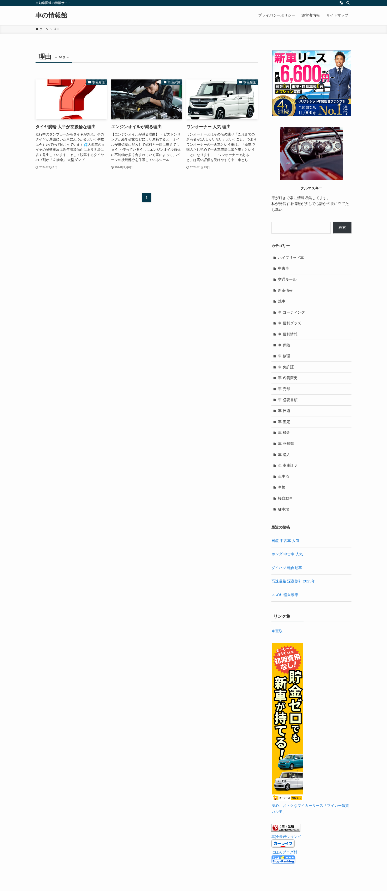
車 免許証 (286, 367)
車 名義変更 (287, 378)
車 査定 (284, 422)
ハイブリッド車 (291, 257)
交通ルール (287, 279)
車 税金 (284, 432)
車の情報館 (51, 15)
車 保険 (284, 345)
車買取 (276, 631)
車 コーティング (291, 312)
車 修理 (284, 356)
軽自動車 (285, 498)
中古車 (283, 268)
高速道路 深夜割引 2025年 (293, 581)
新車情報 (285, 290)
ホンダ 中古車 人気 (287, 554)
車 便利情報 (287, 334)
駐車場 (283, 509)
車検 (281, 487)
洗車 (281, 301)
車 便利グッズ (289, 323)
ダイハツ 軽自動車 (286, 568)
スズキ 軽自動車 (284, 595)
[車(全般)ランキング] (285, 830)
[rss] (341, 3)
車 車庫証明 (287, 465)
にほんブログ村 (284, 852)
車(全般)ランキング (286, 837)
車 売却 (284, 389)
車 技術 (284, 411)
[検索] (348, 3)
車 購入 (284, 454)
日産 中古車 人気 (285, 540)
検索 (342, 227)
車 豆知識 (286, 443)
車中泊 (283, 476)
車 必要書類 (287, 400)
